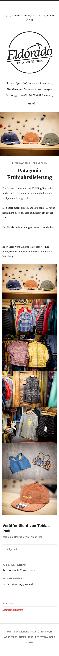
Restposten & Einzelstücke (18, 568)
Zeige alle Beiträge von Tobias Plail (22, 536)
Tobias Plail (40, 163)
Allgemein (12, 549)
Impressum (7, 603)
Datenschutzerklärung (12, 609)
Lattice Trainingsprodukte (18, 581)
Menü (31, 103)
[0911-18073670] (29, 6)
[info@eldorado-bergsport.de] (36, 6)
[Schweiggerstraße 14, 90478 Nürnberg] (22, 6)
